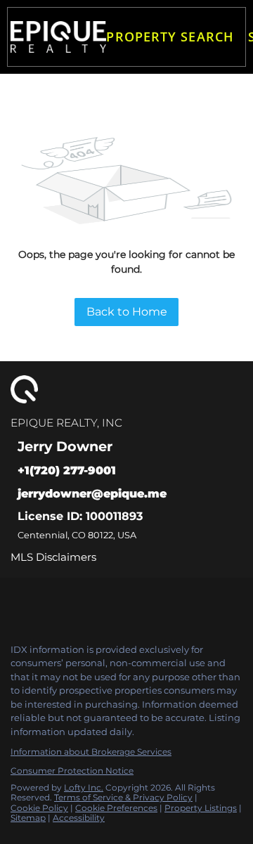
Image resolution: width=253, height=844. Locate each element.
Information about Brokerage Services (91, 751)
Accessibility (79, 817)
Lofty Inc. (83, 787)
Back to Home (126, 311)
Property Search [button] (170, 36)
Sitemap (28, 817)
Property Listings (200, 808)
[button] (58, 37)
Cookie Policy (39, 808)
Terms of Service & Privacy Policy (123, 797)
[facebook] (16, 602)
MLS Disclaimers (53, 557)
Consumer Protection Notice (72, 770)
